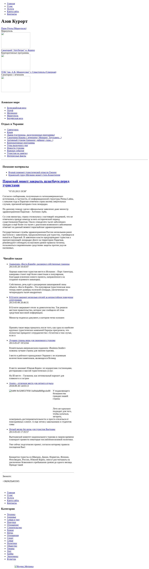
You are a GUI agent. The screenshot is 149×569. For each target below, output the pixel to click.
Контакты (12, 14)
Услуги (10, 9)
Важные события (15, 150)
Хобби (10, 554)
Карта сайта (13, 11)
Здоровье (11, 517)
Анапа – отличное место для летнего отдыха (31, 383)
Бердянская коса (15, 118)
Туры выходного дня (17, 145)
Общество (12, 546)
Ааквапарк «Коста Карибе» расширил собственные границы (39, 264)
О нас (10, 6)
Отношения (13, 535)
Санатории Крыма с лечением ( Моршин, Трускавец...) (34, 137)
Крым (10, 132)
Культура (11, 559)
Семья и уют (13, 519)
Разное (10, 530)
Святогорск (12, 129)
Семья (10, 540)
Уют (9, 551)
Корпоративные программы (21, 143)
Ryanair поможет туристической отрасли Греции (32, 172)
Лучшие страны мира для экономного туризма (32, 340)
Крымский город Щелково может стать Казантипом (34, 175)
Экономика (12, 556)
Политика (12, 543)
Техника (11, 514)
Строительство (14, 527)
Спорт (10, 538)
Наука (10, 533)
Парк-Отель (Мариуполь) (13, 28)
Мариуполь (12, 115)
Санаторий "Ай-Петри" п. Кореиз (18, 50)
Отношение (13, 525)
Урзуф (10, 110)
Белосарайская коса (16, 108)
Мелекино (12, 113)
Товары (10, 548)
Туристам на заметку (17, 153)
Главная (11, 3)
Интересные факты (16, 156)
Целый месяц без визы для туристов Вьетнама (32, 429)
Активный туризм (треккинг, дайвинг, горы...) (30, 140)
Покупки (11, 522)
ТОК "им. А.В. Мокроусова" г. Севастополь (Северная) (28, 72)
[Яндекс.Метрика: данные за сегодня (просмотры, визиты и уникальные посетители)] (24, 566)
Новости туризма (15, 148)
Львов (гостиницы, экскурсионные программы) (31, 135)
